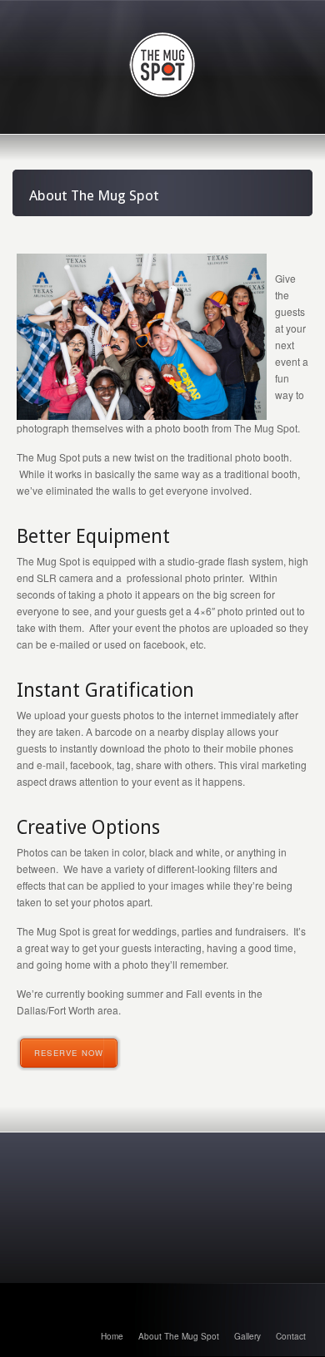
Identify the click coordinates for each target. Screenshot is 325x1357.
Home (112, 1336)
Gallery (247, 1336)
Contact (291, 1336)
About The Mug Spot (178, 1336)
